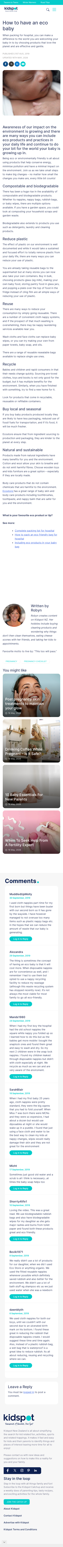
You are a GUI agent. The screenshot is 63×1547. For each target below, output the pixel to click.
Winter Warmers (29, 2)
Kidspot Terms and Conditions (20, 1529)
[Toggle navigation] (54, 9)
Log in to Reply (20, 939)
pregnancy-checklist (35, 661)
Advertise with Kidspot (16, 1522)
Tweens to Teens (11, 2)
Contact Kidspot (13, 1515)
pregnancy (11, 661)
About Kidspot (12, 1508)
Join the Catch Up (17, 1502)
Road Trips (45, 2)
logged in (28, 1392)
